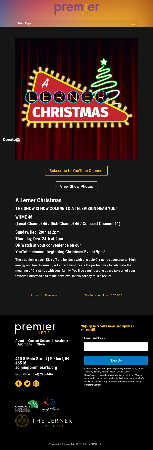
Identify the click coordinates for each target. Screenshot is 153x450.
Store (41, 344)
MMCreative (97, 444)
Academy (61, 341)
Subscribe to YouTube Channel (76, 170)
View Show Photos (76, 186)
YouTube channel (30, 251)
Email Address (94, 338)
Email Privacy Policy (97, 381)
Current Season (39, 341)
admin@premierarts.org (36, 367)
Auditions (25, 344)
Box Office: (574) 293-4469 (34, 374)
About (19, 341)
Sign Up (116, 360)
